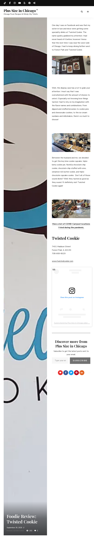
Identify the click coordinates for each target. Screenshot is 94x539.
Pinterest (29, 3)
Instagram (14, 3)
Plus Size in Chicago (20, 11)
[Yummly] (81, 372)
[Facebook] (65, 372)
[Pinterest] (76, 372)
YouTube (19, 3)
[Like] (60, 372)
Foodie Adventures (15, 531)
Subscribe (80, 360)
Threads (34, 3)
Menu (87, 11)
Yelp (24, 3)
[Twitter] (71, 372)
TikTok (4, 3)
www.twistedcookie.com (62, 261)
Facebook (9, 3)
